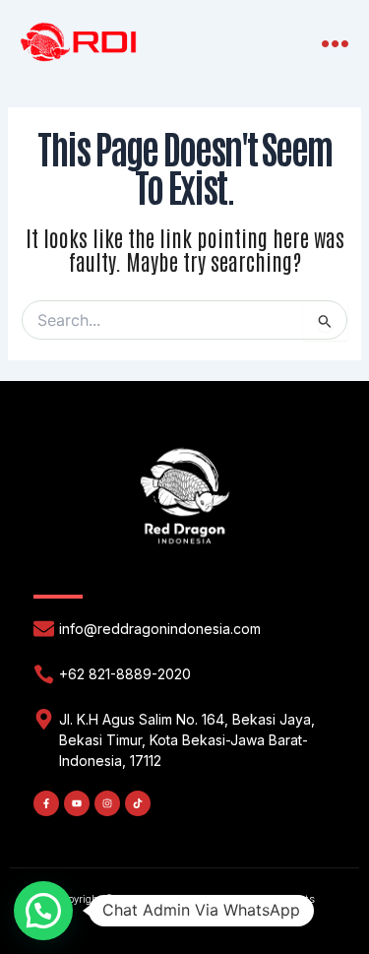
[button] (336, 44)
